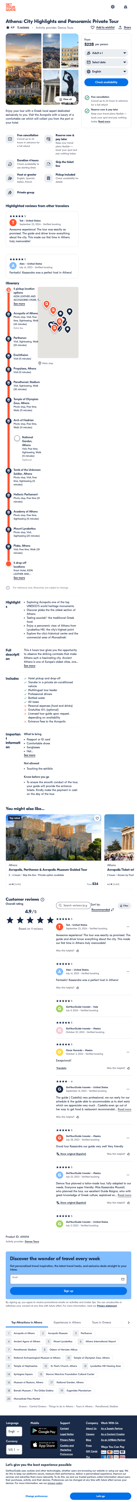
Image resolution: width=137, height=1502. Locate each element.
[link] (53, 851)
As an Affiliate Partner (113, 1439)
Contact (64, 1428)
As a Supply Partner (112, 1428)
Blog (88, 1439)
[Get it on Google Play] (44, 1431)
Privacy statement (107, 1305)
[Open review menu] (128, 926)
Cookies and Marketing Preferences (67, 1450)
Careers (90, 1434)
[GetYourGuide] (11, 7)
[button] (17, 27)
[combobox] (103, 910)
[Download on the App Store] (44, 1445)
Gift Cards (91, 1451)
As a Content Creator (113, 1434)
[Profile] (125, 7)
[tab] (27, 1322)
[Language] (113, 7)
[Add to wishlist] (97, 818)
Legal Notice (67, 1434)
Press (89, 1445)
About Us (91, 1428)
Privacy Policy (67, 1439)
